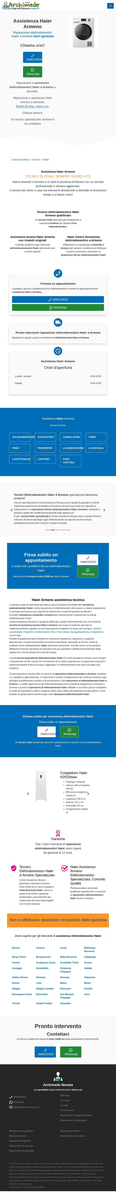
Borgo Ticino (19, 957)
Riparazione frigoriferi (20, 1141)
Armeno (36, 159)
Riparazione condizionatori (73, 1120)
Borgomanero (43, 957)
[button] (11, 510)
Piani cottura (63, 632)
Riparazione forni (17, 1136)
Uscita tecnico (67, 1110)
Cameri (16, 962)
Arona (63, 948)
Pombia (88, 988)
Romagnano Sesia (22, 994)
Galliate (88, 968)
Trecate (16, 1003)
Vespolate (65, 1003)
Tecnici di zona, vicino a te (32, 106)
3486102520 (33, 59)
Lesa (38, 983)
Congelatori (96, 632)
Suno (87, 994)
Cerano (88, 962)
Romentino (42, 994)
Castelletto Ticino (69, 962)
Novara (16, 948)
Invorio (16, 983)
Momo (87, 983)
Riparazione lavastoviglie (22, 1151)
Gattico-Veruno (20, 977)
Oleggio (16, 988)
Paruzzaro (65, 988)
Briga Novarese (68, 957)
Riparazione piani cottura (72, 1136)
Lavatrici (97, 628)
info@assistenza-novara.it (26, 1107)
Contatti (64, 1105)
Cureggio (17, 968)
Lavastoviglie (15, 632)
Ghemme (41, 977)
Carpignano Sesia (45, 962)
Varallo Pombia (44, 1003)
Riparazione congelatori (21, 1131)
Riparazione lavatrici (70, 1131)
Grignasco (89, 977)
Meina (63, 983)
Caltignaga (90, 957)
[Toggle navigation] (110, 6)
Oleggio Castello (45, 988)
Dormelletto (42, 968)
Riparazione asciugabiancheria (76, 1115)
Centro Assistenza (20, 159)
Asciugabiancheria (79, 632)
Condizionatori (41, 632)
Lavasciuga (15, 635)
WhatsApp (32, 73)
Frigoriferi (28, 632)
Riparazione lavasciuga (21, 1146)
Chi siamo (65, 1100)
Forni (52, 632)
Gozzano (65, 977)
